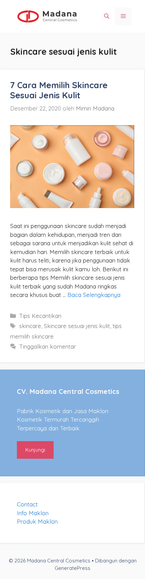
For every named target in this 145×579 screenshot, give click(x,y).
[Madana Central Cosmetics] (47, 15)
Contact (27, 504)
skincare (30, 325)
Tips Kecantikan (40, 315)
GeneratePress (72, 568)
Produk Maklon (37, 521)
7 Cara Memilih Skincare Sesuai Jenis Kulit (59, 90)
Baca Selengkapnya (93, 294)
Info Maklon (33, 513)
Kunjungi (35, 450)
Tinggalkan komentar (47, 346)
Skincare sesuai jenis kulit (77, 325)
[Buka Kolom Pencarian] (106, 16)
